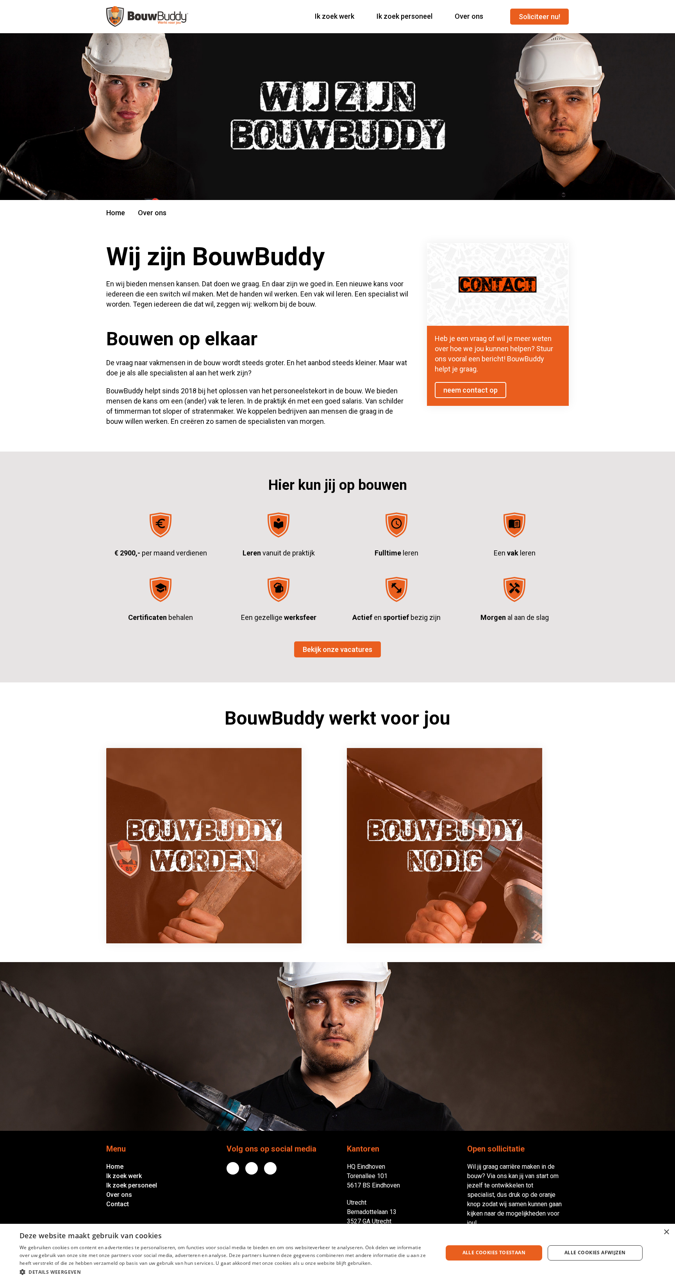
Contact (117, 1204)
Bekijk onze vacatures (337, 649)
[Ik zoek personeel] (458, 845)
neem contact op (470, 390)
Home (115, 213)
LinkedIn (233, 1168)
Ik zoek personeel (131, 1185)
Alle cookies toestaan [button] (493, 1252)
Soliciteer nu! (539, 16)
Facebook (251, 1168)
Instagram (270, 1168)
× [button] (666, 1232)
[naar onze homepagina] (147, 16)
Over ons (119, 1194)
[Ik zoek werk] (217, 845)
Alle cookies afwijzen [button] (594, 1252)
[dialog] (337, 1253)
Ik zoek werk (124, 1176)
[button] (225, 1271)
